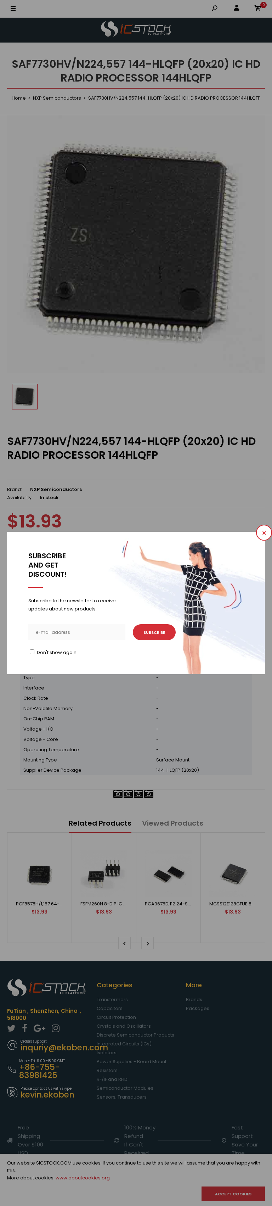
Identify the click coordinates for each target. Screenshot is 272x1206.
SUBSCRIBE (154, 632)
